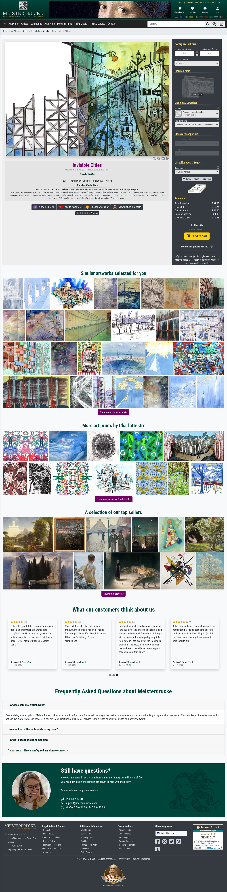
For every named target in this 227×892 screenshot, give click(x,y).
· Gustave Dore (124, 848)
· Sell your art (85, 833)
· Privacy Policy (48, 841)
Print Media (81, 23)
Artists (24, 23)
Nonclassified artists (31, 31)
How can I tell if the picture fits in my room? (33, 729)
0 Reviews (93, 213)
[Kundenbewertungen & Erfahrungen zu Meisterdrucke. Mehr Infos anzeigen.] (208, 836)
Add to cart (198, 236)
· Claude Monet (124, 833)
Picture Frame (64, 23)
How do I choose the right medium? (28, 740)
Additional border (181, 59)
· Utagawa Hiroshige (126, 845)
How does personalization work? (26, 705)
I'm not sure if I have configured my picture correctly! (38, 750)
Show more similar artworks (113, 412)
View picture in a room (129, 206)
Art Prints (13, 23)
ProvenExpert (27, 662)
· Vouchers (84, 848)
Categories (36, 23)
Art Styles (49, 23)
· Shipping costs (86, 837)
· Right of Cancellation (51, 845)
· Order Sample (86, 852)
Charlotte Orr (48, 31)
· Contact (46, 830)
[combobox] (196, 63)
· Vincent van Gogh (126, 830)
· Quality (83, 841)
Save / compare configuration (198, 179)
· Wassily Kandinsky (126, 841)
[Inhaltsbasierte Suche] (214, 24)
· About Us (46, 852)
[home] (4, 24)
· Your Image (85, 830)
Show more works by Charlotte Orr (113, 499)
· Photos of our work (88, 845)
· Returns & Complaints (52, 848)
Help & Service (97, 23)
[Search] (208, 24)
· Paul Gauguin (124, 837)
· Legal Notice (48, 833)
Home (5, 31)
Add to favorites (72, 206)
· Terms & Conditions (51, 837)
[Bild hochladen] (221, 24)
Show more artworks (113, 593)
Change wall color (99, 206)
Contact (112, 23)
